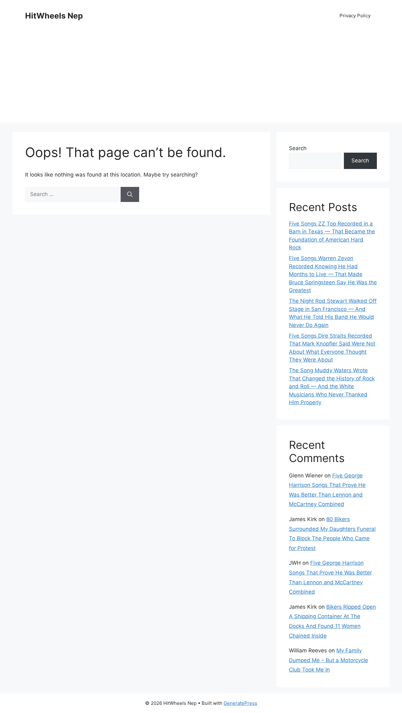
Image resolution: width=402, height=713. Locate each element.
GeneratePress (240, 703)
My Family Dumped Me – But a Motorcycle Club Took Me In (328, 660)
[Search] (130, 194)
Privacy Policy (355, 16)
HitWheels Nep (54, 15)
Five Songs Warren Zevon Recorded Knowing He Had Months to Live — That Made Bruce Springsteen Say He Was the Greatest (333, 274)
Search (298, 148)
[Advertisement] (201, 78)
